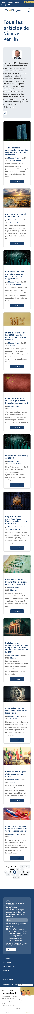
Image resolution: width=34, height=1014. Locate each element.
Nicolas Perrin (13, 158)
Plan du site (7, 963)
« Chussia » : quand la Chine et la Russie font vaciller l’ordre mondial (16, 828)
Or (17, 222)
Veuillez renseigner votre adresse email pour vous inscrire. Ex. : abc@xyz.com (16, 925)
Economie (14, 719)
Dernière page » (21, 876)
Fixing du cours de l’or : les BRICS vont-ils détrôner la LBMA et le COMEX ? (16, 336)
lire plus (17, 182)
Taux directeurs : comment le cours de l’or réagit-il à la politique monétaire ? (16, 151)
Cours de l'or (15, 161)
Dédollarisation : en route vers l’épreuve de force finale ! (16, 710)
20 (8, 875)
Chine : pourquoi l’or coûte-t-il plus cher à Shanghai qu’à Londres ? (16, 400)
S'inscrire (11, 949)
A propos (6, 959)
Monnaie (13, 529)
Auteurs (3, 2)
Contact (6, 971)
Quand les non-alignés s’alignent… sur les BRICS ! (15, 774)
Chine (12, 345)
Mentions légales (9, 967)
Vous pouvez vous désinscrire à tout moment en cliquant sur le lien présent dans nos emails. (16, 945)
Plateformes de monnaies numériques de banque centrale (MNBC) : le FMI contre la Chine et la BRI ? (17, 647)
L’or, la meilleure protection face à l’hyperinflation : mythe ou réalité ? (16, 520)
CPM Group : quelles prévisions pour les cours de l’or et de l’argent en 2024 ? (14, 275)
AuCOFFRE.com (13, 2)
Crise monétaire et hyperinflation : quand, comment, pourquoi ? (16, 581)
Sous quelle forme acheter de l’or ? (15, 984)
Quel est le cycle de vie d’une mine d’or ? (16, 215)
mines (12, 222)
